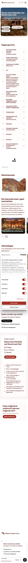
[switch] (24, 283)
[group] (14, 185)
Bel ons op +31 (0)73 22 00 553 (11, 324)
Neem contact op (9, 416)
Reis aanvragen (10, 357)
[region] (14, 160)
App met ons (7, 321)
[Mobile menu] (25, 2)
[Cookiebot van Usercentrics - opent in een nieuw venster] (20, 255)
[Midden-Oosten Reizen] (8, 3)
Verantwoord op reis (6, 561)
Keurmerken (4, 558)
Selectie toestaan (14, 307)
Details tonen (20, 298)
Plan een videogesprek (9, 327)
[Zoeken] (22, 2)
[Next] (9, 188)
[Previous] (5, 188)
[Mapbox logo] (5, 167)
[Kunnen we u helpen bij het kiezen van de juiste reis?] (19, 2)
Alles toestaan (14, 303)
